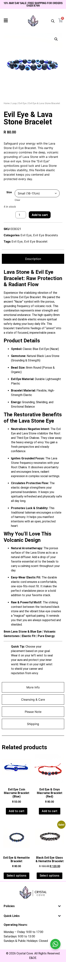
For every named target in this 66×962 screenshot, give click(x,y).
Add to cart (40, 215)
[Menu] (5, 20)
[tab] (33, 259)
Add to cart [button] (16, 811)
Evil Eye (23, 103)
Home (7, 103)
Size (9, 192)
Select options (16, 875)
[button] (56, 39)
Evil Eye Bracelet (35, 241)
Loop (14, 103)
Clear (17, 200)
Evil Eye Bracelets (45, 235)
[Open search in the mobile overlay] (53, 21)
